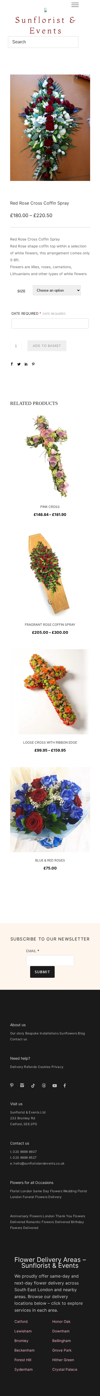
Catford (20, 1321)
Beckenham (24, 1350)
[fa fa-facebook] (64, 1085)
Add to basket (47, 345)
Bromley (21, 1341)
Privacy (57, 1067)
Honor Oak (61, 1321)
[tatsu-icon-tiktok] (34, 1085)
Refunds (30, 1067)
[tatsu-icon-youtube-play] (56, 1085)
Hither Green (63, 1360)
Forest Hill (22, 1360)
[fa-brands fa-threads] (45, 1085)
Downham (61, 1331)
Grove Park (61, 1350)
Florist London (21, 1191)
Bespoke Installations (42, 1033)
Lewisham (23, 1331)
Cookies (44, 1067)
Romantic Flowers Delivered (48, 1222)
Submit (42, 972)
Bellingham (61, 1341)
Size (21, 291)
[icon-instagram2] (23, 1085)
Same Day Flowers (47, 1191)
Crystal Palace (64, 1369)
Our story (17, 1033)
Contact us (18, 1039)
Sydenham (23, 1369)
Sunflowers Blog (72, 1033)
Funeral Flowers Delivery (42, 1197)
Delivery (16, 1067)
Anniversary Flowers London (32, 1216)
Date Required (38, 313)
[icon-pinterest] (13, 1085)
